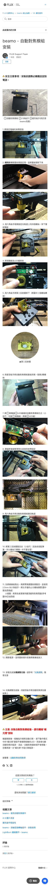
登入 (6, 853)
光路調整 (38, 672)
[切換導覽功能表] (45, 4)
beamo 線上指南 (23, 13)
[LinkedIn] (11, 765)
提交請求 (32, 792)
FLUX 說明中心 (8, 13)
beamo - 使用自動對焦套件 (14, 813)
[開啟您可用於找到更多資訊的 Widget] (33, 881)
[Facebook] (4, 765)
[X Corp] (7, 765)
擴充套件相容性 (9, 823)
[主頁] (12, 7)
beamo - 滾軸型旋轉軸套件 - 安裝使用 (19, 827)
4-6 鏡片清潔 (8, 818)
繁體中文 (42, 868)
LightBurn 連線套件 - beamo (15, 832)
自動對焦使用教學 (18, 758)
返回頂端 (7, 801)
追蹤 (6, 62)
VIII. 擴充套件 (38, 13)
